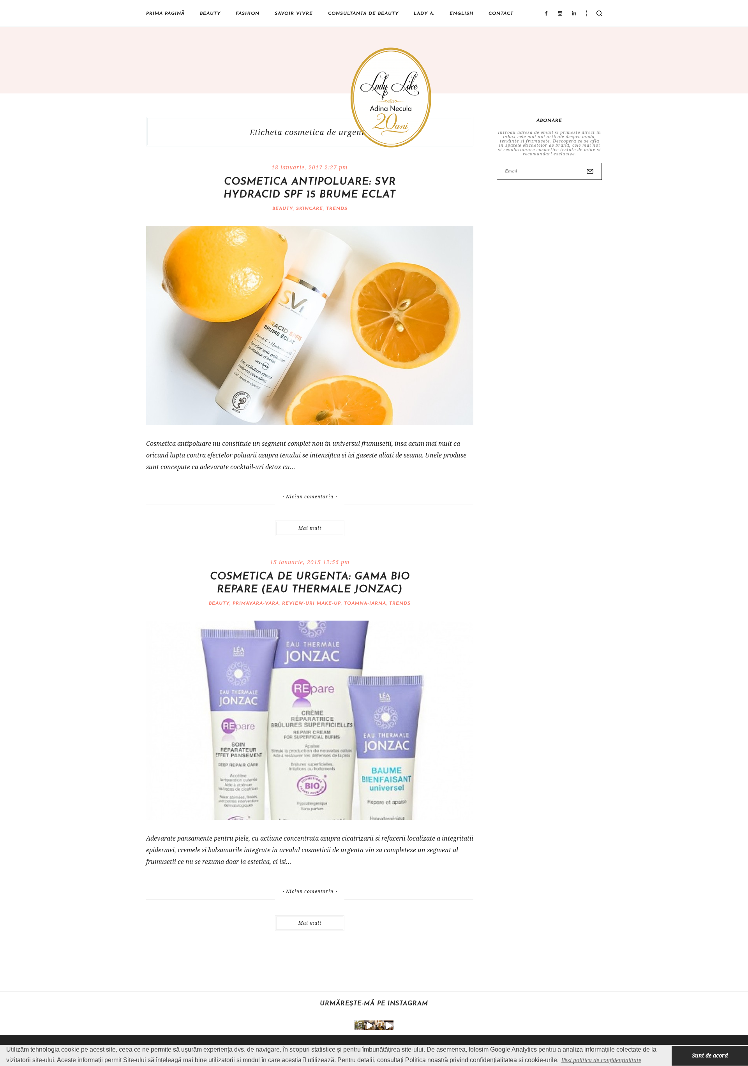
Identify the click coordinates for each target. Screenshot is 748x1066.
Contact (501, 13)
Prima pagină (165, 13)
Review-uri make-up (311, 603)
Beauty (210, 13)
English (461, 13)
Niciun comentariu (309, 496)
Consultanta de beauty (363, 13)
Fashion (247, 13)
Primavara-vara (256, 603)
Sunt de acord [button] (710, 1055)
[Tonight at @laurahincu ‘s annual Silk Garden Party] (359, 1025)
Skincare (309, 208)
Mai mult (309, 528)
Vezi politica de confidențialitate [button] (601, 1060)
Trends (337, 208)
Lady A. (424, 13)
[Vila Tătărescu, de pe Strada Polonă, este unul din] (388, 1025)
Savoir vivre (294, 13)
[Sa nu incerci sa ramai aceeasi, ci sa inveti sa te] (369, 1025)
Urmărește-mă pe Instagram (374, 1004)
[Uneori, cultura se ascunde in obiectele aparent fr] (379, 1025)
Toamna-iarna (365, 603)
